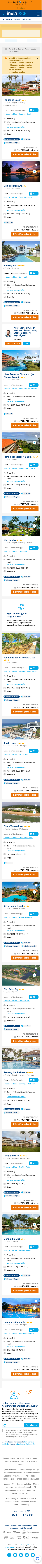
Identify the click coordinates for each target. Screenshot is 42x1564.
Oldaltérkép (25, 1505)
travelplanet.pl (10, 1547)
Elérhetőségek (12, 1499)
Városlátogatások (12, 1461)
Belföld (21, 1464)
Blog (28, 1493)
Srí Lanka (17, 19)
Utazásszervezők (12, 1502)
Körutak (35, 1458)
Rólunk (32, 1499)
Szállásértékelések (23, 1487)
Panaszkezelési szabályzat (27, 1479)
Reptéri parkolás (24, 1484)
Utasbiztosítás (9, 1484)
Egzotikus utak (23, 1458)
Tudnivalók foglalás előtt (29, 1470)
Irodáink (23, 1499)
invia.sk (29, 1545)
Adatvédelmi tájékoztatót (25, 1444)
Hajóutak (25, 1461)
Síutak (33, 1461)
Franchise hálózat (28, 1502)
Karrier (15, 1505)
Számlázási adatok (21, 1476)
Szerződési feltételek (13, 1473)
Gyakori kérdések (10, 1470)
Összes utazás (9, 1458)
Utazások (9, 19)
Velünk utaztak (18, 1493)
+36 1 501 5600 (21, 1515)
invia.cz (23, 1545)
